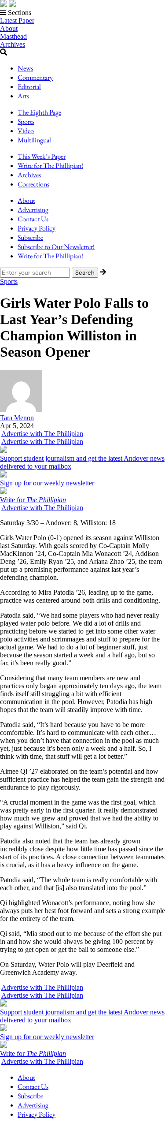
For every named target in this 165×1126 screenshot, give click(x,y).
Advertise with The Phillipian (42, 433)
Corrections (33, 184)
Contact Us (33, 219)
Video (26, 130)
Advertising (33, 209)
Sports (26, 121)
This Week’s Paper (42, 156)
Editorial (29, 86)
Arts (23, 96)
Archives (12, 44)
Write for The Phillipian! (50, 165)
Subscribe (30, 237)
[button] (82, 13)
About (9, 28)
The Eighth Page (39, 112)
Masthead (13, 36)
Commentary (35, 77)
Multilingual (34, 140)
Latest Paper (17, 20)
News (25, 68)
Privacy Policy (36, 228)
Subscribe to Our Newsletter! (56, 246)
